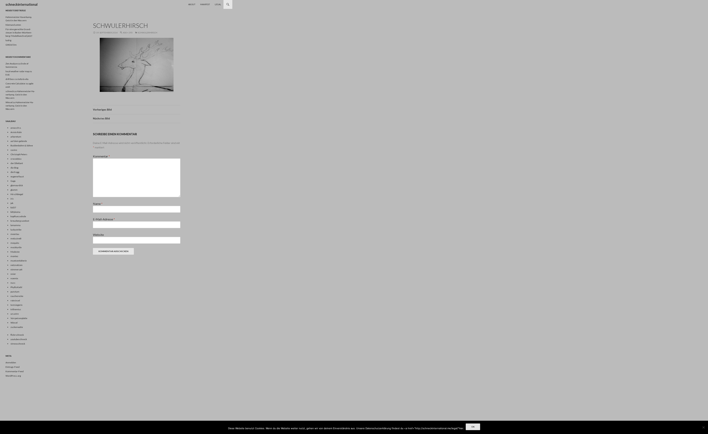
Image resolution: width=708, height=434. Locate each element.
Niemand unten (13, 24)
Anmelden (11, 362)
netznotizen (16, 265)
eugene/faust (17, 176)
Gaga (13, 181)
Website (98, 234)
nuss (13, 282)
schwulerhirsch (147, 32)
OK (473, 426)
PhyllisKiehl (16, 287)
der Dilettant (17, 163)
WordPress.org (13, 375)
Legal (218, 4)
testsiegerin (16, 305)
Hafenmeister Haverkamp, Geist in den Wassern (20, 94)
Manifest (205, 4)
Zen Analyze (12, 63)
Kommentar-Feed (15, 371)
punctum (15, 291)
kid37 (13, 207)
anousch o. (16, 127)
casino (14, 150)
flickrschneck (17, 334)
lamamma (15, 225)
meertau (15, 234)
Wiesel (9, 102)
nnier (13, 274)
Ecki (8, 74)
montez (14, 256)
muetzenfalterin (19, 260)
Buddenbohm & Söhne (22, 145)
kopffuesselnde (18, 216)
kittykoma (15, 212)
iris (12, 198)
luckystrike (16, 229)
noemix (14, 278)
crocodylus (16, 158)
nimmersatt (16, 269)
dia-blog (14, 167)
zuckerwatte (17, 327)
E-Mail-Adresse (104, 219)
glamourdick (17, 185)
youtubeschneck (19, 339)
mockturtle (16, 247)
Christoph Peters (19, 154)
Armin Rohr (16, 132)
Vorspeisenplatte (19, 318)
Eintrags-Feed (13, 367)
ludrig (8, 40)
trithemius (16, 309)
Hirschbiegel (17, 194)
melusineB (16, 238)
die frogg (15, 172)
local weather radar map (17, 71)
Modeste (15, 251)
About (191, 4)
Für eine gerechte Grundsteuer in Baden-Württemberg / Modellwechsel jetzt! (19, 32)
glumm (14, 189)
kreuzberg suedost (20, 220)
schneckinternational (22, 4)
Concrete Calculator (15, 83)
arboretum (16, 136)
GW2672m (11, 44)
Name (98, 203)
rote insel (15, 300)
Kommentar (101, 156)
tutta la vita (23, 79)
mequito (15, 243)
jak (12, 203)
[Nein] (703, 427)
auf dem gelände (19, 141)
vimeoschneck (18, 343)
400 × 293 (128, 32)
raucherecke (17, 296)
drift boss (10, 79)
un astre (15, 313)
